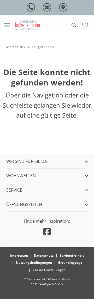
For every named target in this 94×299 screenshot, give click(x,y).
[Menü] (7, 25)
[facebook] (47, 231)
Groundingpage (70, 262)
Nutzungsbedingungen (34, 262)
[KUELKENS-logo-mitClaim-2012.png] (27, 25)
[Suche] (73, 25)
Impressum (19, 255)
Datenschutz (44, 255)
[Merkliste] (85, 24)
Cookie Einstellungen (49, 270)
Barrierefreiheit (72, 255)
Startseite (14, 47)
